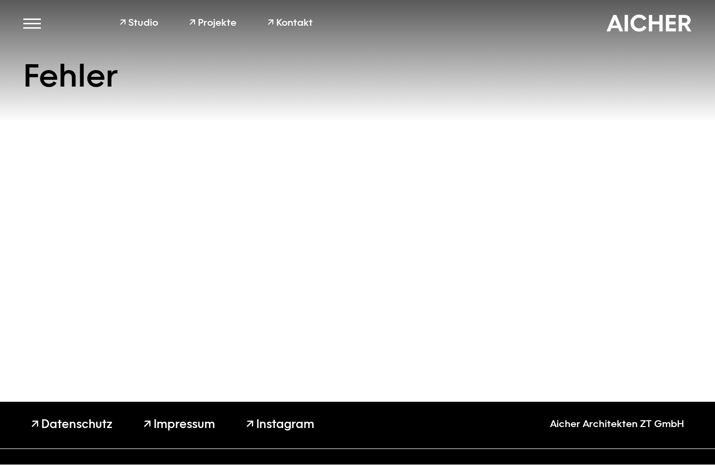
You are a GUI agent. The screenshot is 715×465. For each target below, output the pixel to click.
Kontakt (290, 23)
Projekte (212, 23)
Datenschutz (71, 425)
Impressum (179, 425)
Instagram (280, 425)
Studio (139, 23)
